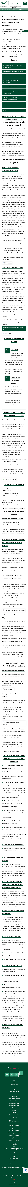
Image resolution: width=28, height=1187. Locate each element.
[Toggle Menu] (25, 3)
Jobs (14, 1087)
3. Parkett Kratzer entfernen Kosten (11, 76)
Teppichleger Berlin (14, 1114)
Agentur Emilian (17, 1182)
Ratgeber (14, 1110)
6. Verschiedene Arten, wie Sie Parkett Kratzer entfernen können (14, 92)
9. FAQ (4, 110)
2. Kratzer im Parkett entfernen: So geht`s (13, 71)
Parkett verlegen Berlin (14, 1103)
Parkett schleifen (14, 1100)
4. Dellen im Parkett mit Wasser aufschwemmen (10, 81)
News (14, 1094)
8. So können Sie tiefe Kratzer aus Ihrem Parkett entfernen (12, 105)
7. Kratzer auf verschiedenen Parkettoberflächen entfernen (10, 98)
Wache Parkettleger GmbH (13, 1175)
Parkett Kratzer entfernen (14, 1098)
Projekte (14, 1107)
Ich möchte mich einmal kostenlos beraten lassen (13, 328)
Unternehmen (14, 1117)
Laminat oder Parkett (14, 1091)
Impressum (10, 1184)
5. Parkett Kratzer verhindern (10, 86)
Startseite (14, 1112)
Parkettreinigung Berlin (14, 1105)
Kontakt (14, 1089)
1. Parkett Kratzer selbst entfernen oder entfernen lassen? (12, 66)
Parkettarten (14, 1096)
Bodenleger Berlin (14, 1084)
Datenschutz (17, 1184)
